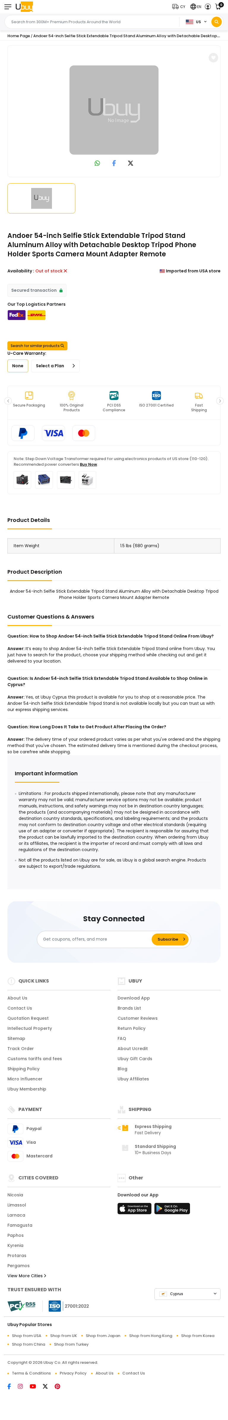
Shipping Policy (23, 1069)
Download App (134, 998)
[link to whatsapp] (97, 163)
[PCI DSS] (21, 1306)
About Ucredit (133, 1049)
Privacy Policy (73, 1373)
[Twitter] (49, 1387)
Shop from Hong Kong (150, 1336)
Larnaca (16, 1215)
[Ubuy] (24, 6)
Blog (122, 1069)
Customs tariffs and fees (34, 1059)
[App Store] (135, 1210)
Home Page (18, 36)
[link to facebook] (114, 163)
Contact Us (19, 1008)
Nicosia (15, 1195)
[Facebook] (12, 1387)
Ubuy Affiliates (133, 1079)
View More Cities (25, 1276)
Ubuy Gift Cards (135, 1059)
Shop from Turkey (71, 1344)
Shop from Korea (197, 1336)
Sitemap (16, 1038)
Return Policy (131, 1028)
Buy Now (88, 464)
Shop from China (28, 1344)
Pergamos (18, 1266)
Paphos (15, 1235)
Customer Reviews (138, 1018)
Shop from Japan (103, 1336)
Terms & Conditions (31, 1373)
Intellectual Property (29, 1028)
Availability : (20, 271)
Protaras (16, 1256)
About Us (17, 998)
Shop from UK (63, 1336)
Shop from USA (26, 1336)
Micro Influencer (24, 1079)
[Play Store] (172, 1210)
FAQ (122, 1038)
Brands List (129, 1008)
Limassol (16, 1205)
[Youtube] (36, 1387)
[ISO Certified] (65, 1306)
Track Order (20, 1049)
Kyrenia (15, 1245)
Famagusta (19, 1225)
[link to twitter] (130, 163)
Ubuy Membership (26, 1089)
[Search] (216, 22)
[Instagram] (24, 1387)
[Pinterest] (60, 1387)
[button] (180, 6)
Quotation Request (28, 1018)
